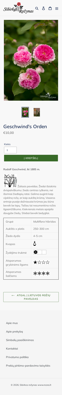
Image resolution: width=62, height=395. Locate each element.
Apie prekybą (14, 331)
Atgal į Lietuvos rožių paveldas (33, 297)
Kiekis (7, 144)
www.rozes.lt (44, 384)
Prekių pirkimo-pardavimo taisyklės (28, 365)
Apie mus (12, 323)
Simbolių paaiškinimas (20, 340)
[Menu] (56, 8)
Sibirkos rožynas (28, 384)
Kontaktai (12, 348)
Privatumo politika (17, 357)
